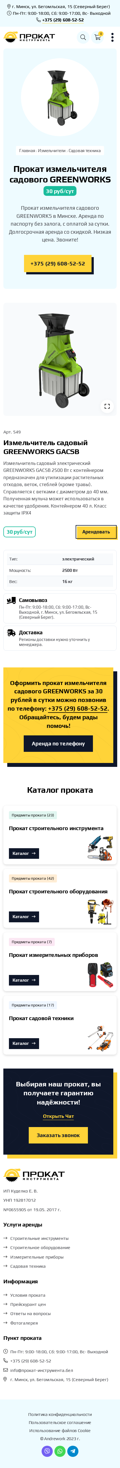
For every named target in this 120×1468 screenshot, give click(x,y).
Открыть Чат (58, 1116)
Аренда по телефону (58, 743)
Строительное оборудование (40, 1247)
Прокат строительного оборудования (58, 891)
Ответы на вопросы (30, 1313)
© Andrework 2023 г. (60, 1438)
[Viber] (47, 1451)
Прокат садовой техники (41, 1018)
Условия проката (27, 1295)
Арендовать (96, 532)
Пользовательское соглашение (60, 1422)
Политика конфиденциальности (60, 1414)
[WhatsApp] (60, 1451)
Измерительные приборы (37, 1257)
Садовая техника (85, 150)
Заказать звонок (58, 1135)
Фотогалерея (24, 1323)
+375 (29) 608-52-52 (63, 20)
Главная (27, 150)
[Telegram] (72, 1451)
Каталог (21, 853)
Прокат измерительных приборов (53, 955)
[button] (83, 37)
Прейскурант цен (28, 1304)
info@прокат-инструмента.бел (41, 1370)
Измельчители (51, 150)
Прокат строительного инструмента (56, 828)
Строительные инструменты (39, 1238)
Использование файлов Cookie (59, 1430)
